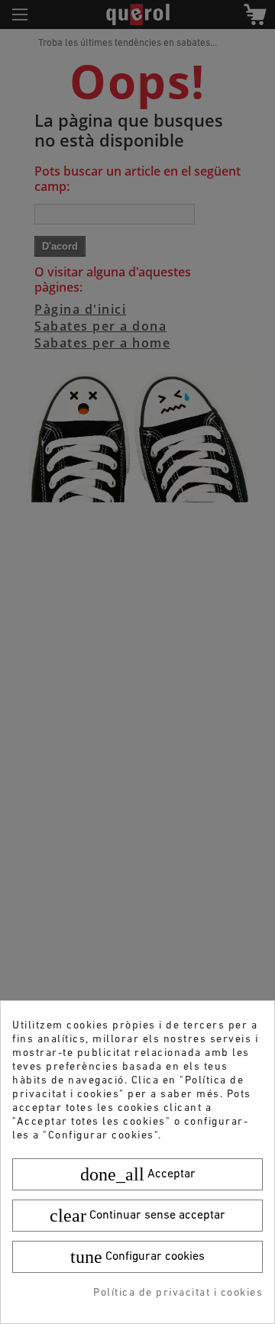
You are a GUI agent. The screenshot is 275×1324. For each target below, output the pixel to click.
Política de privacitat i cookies (178, 1293)
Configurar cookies (137, 1257)
